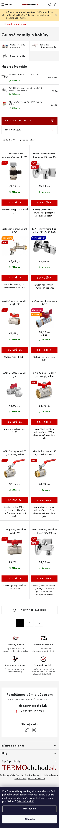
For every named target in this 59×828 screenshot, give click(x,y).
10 (39, 622)
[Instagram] (34, 730)
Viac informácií (25, 801)
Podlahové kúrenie (49, 775)
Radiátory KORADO (9, 775)
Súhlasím (30, 819)
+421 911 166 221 (32, 711)
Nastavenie (29, 808)
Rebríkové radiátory (30, 775)
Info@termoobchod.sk (32, 706)
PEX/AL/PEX (20, 778)
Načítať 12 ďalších (32, 609)
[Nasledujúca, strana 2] (29, 623)
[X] (27, 730)
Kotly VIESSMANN (36, 778)
